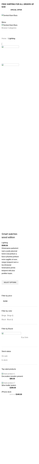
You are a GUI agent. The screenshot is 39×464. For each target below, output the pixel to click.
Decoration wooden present (12, 376)
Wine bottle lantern (9, 385)
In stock (4, 360)
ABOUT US (5, 410)
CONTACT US (6, 414)
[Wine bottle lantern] (8, 383)
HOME (4, 407)
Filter (5, 301)
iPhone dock (6, 392)
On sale (5, 356)
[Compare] (4, 229)
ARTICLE (5, 422)
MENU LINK (6, 403)
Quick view (4, 287)
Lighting (5, 243)
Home (4, 38)
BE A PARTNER (7, 418)
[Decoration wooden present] (8, 374)
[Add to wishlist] (4, 277)
